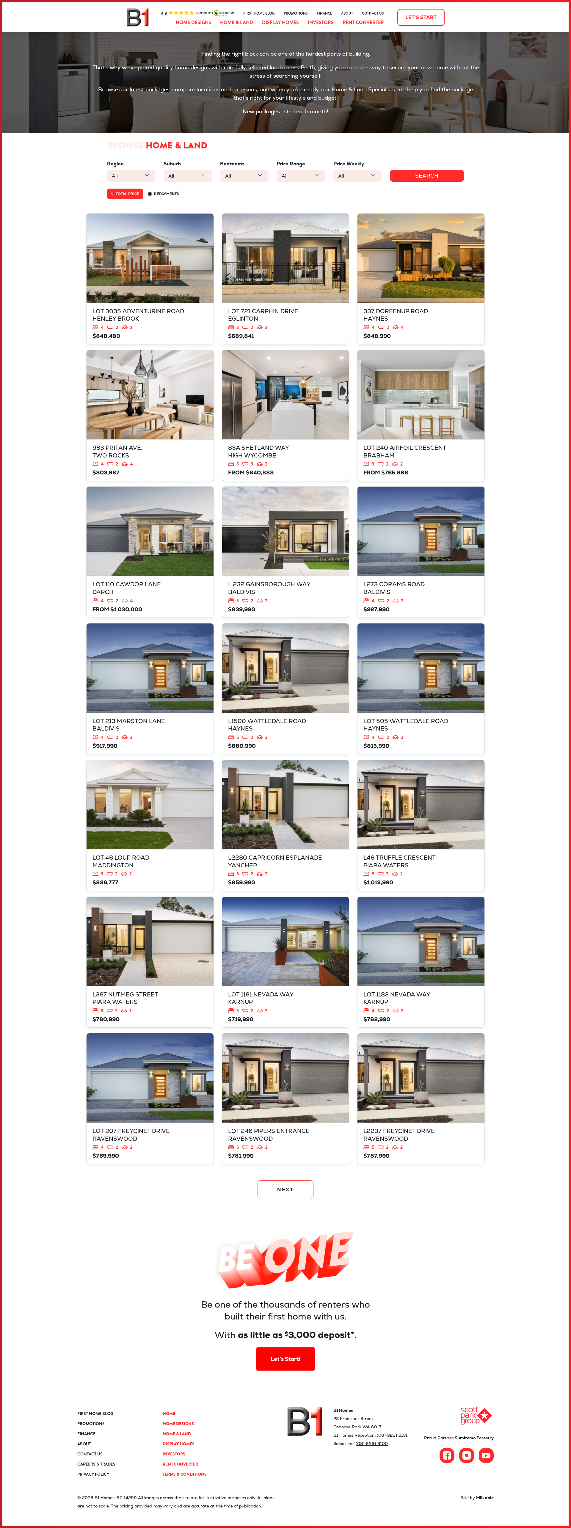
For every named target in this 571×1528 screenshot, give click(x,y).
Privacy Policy (93, 1474)
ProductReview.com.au (197, 13)
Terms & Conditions (185, 1474)
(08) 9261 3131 (392, 1435)
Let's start (421, 17)
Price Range (291, 164)
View (150, 279)
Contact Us (373, 13)
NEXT (285, 1190)
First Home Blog (259, 13)
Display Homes (280, 22)
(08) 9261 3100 (372, 1443)
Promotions (296, 13)
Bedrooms (232, 164)
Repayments (166, 194)
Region (115, 164)
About (347, 13)
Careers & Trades (96, 1464)
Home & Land (236, 22)
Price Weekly (348, 164)
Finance (324, 13)
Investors (321, 22)
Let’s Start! (286, 1358)
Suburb (172, 164)
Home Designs (193, 22)
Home (169, 1413)
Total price (127, 194)
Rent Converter (363, 22)
